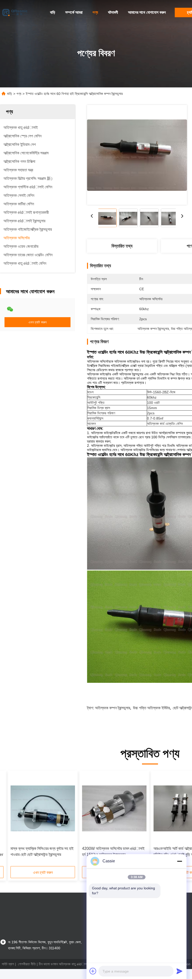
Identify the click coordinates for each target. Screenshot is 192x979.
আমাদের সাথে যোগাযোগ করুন (147, 12)
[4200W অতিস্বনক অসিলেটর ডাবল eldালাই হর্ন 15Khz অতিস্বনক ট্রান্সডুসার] (114, 808)
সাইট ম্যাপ (8, 964)
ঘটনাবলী (113, 12)
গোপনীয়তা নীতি (27, 964)
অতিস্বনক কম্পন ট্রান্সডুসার (112, 708)
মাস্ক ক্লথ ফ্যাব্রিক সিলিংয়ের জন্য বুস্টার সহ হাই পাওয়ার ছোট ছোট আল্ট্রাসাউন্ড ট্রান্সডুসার (42, 851)
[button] (33, 820)
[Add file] (93, 971)
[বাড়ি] (15, 12)
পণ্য (95, 12)
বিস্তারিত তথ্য (122, 246)
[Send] (180, 971)
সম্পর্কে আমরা (73, 12)
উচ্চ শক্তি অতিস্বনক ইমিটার (151, 708)
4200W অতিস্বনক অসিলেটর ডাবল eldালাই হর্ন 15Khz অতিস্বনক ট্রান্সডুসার (113, 851)
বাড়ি (52, 12)
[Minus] (179, 861)
